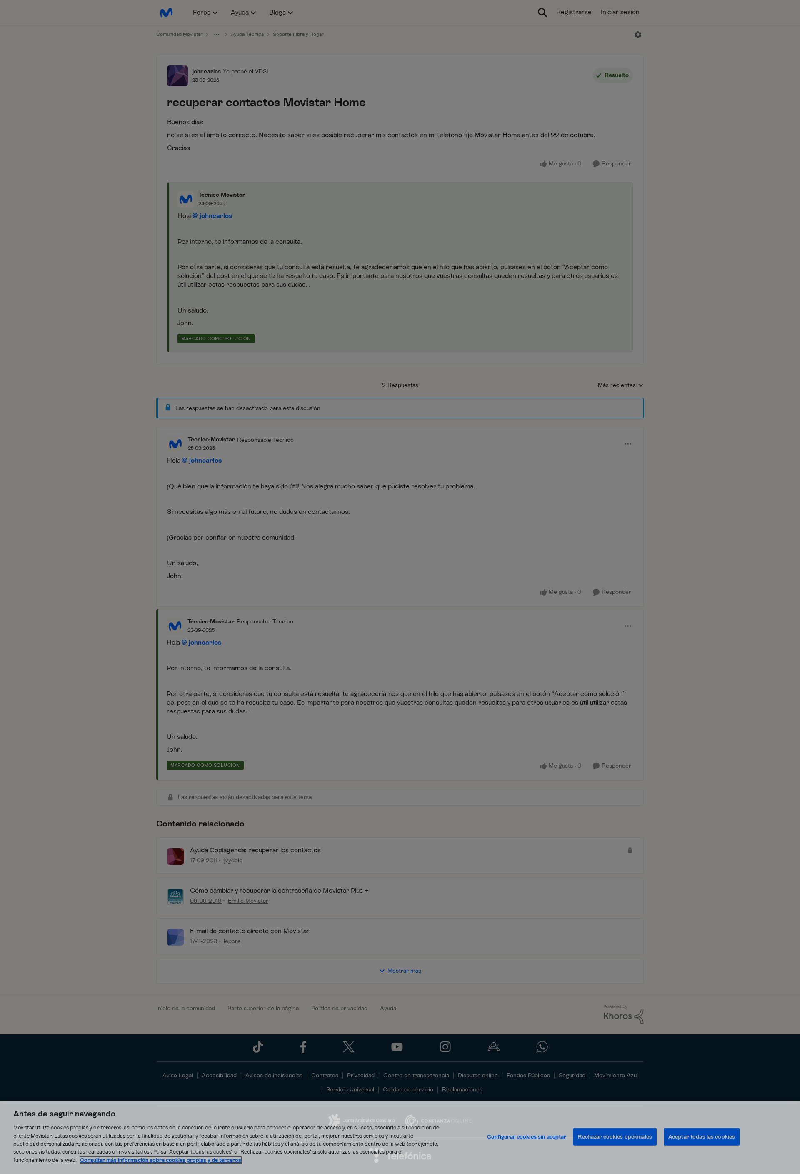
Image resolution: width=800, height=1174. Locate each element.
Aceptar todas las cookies (701, 1137)
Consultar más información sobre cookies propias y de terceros (160, 1160)
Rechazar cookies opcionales (615, 1137)
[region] (400, 1137)
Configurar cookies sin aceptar (527, 1137)
